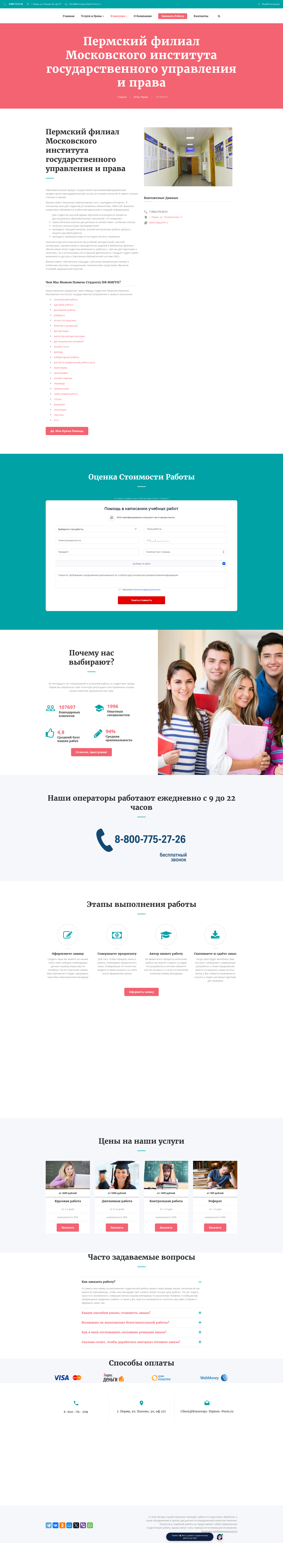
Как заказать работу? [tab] (98, 1282)
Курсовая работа (68, 1201)
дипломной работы (65, 310)
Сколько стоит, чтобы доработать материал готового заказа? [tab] (131, 1342)
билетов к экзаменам (66, 325)
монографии (61, 372)
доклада (58, 351)
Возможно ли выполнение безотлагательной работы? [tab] (125, 1322)
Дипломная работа (117, 1201)
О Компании (143, 16)
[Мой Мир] (69, 1525)
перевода (59, 383)
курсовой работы (63, 304)
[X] (76, 1525)
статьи (57, 399)
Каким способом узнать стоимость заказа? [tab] (116, 1313)
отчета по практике (65, 320)
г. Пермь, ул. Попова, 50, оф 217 (46, 4)
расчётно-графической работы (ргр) (74, 362)
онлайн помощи (63, 378)
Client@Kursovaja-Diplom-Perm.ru (84, 4)
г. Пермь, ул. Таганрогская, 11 (166, 217)
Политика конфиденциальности (219, 1531)
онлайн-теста (61, 346)
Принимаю (141, 589)
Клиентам (118, 16)
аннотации (60, 409)
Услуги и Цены (91, 16)
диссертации (61, 330)
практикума (60, 367)
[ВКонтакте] (55, 1525)
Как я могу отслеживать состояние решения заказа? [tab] (124, 1332)
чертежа (59, 414)
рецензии (59, 404)
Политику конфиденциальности (146, 589)
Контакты (201, 16)
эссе (56, 420)
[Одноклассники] (62, 1525)
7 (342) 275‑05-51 (158, 211)
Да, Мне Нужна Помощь (67, 431)
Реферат (215, 1201)
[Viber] (83, 1525)
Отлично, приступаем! (91, 752)
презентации (61, 388)
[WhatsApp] (90, 1525)
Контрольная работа (166, 1201)
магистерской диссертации (69, 336)
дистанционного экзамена (69, 341)
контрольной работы (66, 299)
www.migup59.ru (158, 222)
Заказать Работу (172, 16)
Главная (69, 16)
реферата (59, 315)
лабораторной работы (66, 357)
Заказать (67, 1227)
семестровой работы (65, 393)
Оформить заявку (141, 992)
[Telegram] (49, 1525)
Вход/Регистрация (271, 4)
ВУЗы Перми (141, 96)
